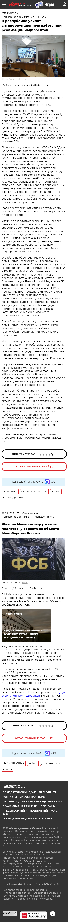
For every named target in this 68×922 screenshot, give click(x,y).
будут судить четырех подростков (33, 694)
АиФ (25, 582)
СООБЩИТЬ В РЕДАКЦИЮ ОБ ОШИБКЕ (27, 818)
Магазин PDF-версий (34, 797)
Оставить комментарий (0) (34, 466)
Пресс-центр (47, 792)
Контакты (10, 797)
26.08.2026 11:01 (10, 513)
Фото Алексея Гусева (14, 79)
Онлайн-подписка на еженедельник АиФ (32, 801)
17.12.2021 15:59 (10, 13)
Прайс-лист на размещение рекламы (29, 806)
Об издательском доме (19, 792)
